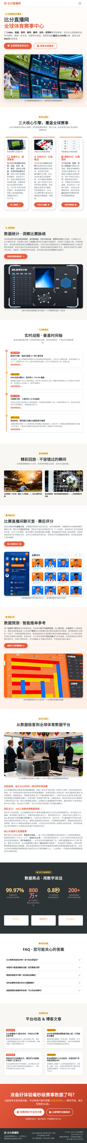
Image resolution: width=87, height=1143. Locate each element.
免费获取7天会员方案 (31, 1111)
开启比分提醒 (42, 205)
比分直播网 (14, 3)
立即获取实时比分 (19, 45)
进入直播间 (14, 205)
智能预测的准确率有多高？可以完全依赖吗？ (24, 990)
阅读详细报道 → (16, 429)
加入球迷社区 (13, 544)
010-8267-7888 (48, 1138)
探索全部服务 (47, 45)
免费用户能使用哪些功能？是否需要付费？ (23, 967)
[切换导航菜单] (80, 3)
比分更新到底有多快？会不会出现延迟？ (22, 960)
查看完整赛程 (70, 205)
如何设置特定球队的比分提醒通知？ (20, 983)
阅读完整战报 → (16, 365)
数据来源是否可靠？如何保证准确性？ (21, 975)
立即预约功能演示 (61, 1112)
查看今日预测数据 (14, 645)
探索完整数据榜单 (14, 256)
